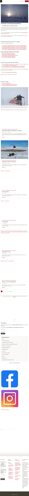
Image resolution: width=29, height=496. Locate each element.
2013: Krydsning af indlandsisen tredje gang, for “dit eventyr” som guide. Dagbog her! (14, 47)
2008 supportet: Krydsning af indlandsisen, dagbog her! (10, 55)
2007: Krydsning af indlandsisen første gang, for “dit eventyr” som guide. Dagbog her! (14, 49)
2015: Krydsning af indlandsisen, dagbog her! (8, 53)
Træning (3, 356)
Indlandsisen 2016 (13, 160)
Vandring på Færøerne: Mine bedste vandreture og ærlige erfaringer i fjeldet (18, 464)
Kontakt (27, 1)
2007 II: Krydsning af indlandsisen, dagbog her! (9, 56)
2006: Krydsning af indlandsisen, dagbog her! (8, 57)
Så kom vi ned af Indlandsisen (9, 281)
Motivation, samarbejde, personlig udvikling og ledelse (9, 344)
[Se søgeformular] (20, 1)
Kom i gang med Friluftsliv (5, 340)
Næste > (11, 291)
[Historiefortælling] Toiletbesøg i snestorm (12, 130)
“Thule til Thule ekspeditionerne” (6, 83)
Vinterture (15, 129)
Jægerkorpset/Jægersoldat (6, 347)
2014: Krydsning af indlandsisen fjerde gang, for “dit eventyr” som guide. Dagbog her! (14, 46)
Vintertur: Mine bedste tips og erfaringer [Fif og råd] (9, 84)
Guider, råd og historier (5, 354)
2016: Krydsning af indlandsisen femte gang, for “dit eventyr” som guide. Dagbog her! (14, 45)
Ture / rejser (3, 351)
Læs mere (3, 137)
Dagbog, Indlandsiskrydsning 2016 (6, 160)
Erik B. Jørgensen (17, 462)
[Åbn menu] (24, 1)
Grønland (8, 129)
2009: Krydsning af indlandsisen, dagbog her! (8, 54)
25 (8, 291)
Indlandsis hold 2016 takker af (9, 161)
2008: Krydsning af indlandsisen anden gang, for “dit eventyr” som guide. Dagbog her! (14, 48)
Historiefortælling (4, 129)
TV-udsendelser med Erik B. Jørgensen (7, 342)
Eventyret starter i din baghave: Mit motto (8, 359)
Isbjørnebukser (16, 479)
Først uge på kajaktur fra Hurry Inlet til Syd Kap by (11, 466)
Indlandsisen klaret (6, 251)
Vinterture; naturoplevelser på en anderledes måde (9, 72)
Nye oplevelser (5, 191)
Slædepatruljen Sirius (5, 349)
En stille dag (5, 221)
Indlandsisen (12, 129)
